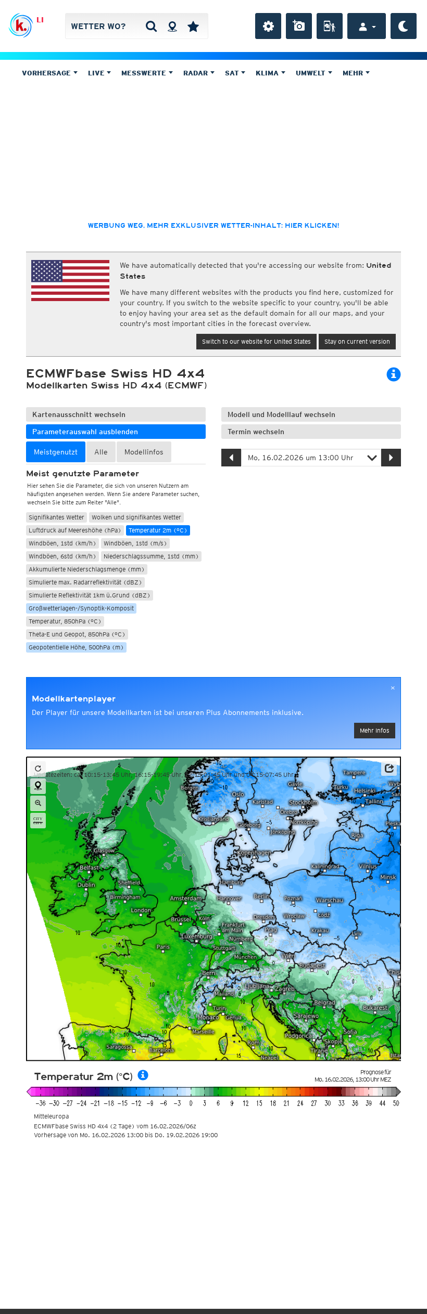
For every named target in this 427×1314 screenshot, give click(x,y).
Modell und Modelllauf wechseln (281, 414)
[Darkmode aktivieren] (404, 26)
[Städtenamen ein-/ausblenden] (38, 820)
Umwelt (312, 73)
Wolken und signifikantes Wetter (136, 517)
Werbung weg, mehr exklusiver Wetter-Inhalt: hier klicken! (213, 225)
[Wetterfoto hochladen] (299, 26)
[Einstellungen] (268, 26)
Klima (268, 73)
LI (40, 20)
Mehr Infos (375, 730)
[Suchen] (151, 26)
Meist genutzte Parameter (82, 473)
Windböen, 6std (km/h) (62, 556)
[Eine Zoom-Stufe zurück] (38, 803)
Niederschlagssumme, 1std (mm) (151, 556)
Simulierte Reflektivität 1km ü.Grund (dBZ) (89, 595)
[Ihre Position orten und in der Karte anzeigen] (38, 786)
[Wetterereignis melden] (330, 26)
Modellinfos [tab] (144, 452)
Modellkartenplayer (74, 699)
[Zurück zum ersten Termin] (38, 769)
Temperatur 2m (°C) (158, 530)
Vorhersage (47, 73)
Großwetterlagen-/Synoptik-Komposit (81, 608)
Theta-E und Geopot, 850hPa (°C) (77, 634)
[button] (389, 768)
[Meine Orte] (193, 26)
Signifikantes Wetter (56, 517)
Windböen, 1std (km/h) (62, 543)
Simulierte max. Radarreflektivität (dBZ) (85, 582)
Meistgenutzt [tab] (56, 452)
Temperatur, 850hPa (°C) (65, 621)
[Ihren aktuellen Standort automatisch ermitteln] (172, 26)
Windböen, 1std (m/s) (135, 543)
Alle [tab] (101, 452)
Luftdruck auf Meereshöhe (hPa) (75, 530)
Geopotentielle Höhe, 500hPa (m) (76, 647)
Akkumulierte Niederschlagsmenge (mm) (87, 569)
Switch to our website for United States (256, 341)
